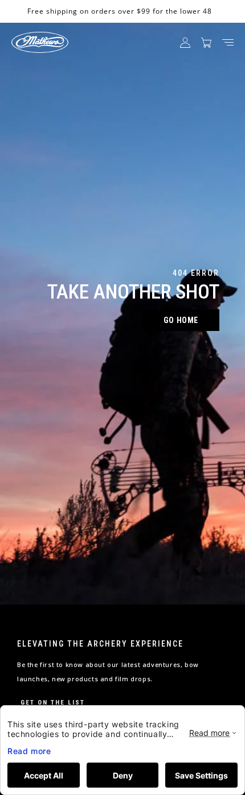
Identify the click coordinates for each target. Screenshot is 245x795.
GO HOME (181, 320)
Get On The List (53, 702)
